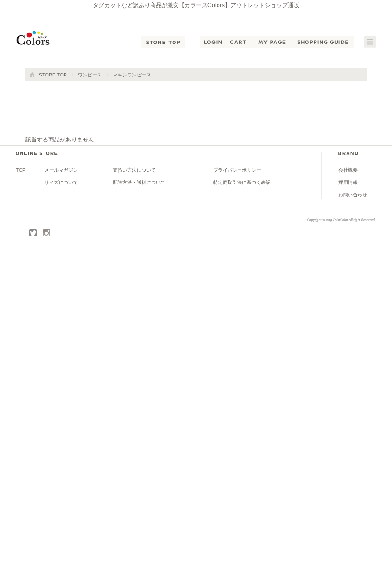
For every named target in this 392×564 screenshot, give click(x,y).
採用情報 (348, 182)
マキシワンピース (132, 74)
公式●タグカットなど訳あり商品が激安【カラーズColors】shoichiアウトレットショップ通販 (38, 38)
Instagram (46, 233)
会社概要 (348, 170)
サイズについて (61, 182)
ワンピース (90, 74)
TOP (21, 170)
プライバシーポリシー (237, 170)
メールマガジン (61, 170)
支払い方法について (134, 170)
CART (238, 42)
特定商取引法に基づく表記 (242, 182)
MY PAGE (271, 42)
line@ (19, 233)
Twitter (33, 233)
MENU (370, 42)
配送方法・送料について (139, 182)
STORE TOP (163, 42)
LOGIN (213, 42)
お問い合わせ (352, 194)
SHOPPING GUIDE (323, 42)
